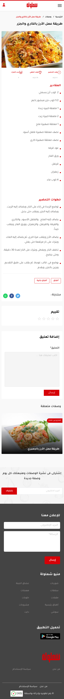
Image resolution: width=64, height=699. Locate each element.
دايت (26, 612)
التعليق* (54, 348)
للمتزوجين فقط (54, 420)
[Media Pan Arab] (16, 694)
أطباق (55, 281)
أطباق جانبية (42, 281)
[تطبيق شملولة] (32, 636)
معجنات (25, 591)
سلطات (54, 591)
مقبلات (54, 598)
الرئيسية (58, 17)
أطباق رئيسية (51, 605)
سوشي (54, 612)
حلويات (25, 598)
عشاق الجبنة (22, 583)
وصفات (48, 17)
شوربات (54, 583)
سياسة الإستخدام (22, 669)
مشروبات (24, 605)
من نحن (56, 669)
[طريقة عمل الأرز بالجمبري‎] (32, 433)
